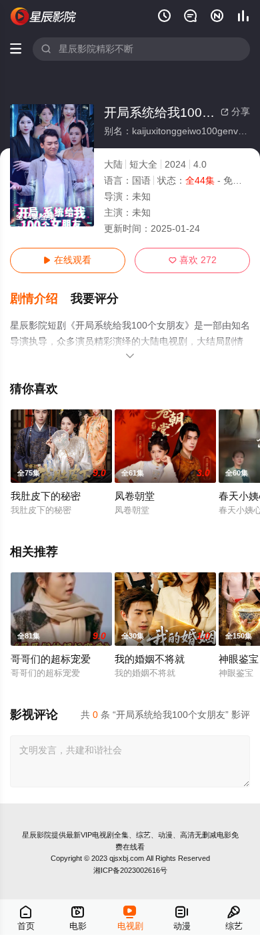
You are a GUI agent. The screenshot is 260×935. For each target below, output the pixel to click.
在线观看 (67, 260)
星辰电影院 (43, 16)
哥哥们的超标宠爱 (51, 659)
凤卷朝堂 (135, 496)
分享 (235, 112)
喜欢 (193, 260)
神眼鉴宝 (239, 659)
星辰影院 (36, 835)
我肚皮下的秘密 (46, 496)
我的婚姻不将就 (150, 659)
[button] (40, 299)
